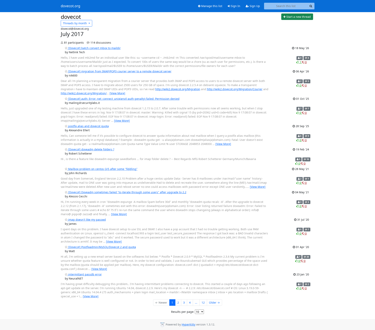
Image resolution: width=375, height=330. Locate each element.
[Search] (310, 6)
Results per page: (182, 312)
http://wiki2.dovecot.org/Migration (177, 89)
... (196, 302)
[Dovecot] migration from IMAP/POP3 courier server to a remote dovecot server (119, 71)
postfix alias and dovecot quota (88, 126)
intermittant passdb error (84, 274)
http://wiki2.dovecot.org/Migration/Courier (234, 89)
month (75, 23)
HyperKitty (188, 324)
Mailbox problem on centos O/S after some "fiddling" (102, 169)
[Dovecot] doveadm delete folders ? (90, 149)
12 (203, 302)
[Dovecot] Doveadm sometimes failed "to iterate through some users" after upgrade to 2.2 (126, 192)
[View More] (117, 93)
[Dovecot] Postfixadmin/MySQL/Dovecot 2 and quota (101, 247)
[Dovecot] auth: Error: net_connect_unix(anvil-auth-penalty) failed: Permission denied (123, 99)
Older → (214, 302)
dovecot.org (70, 6)
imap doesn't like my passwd (86, 219)
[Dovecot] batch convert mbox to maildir (94, 48)
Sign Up (254, 6)
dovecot (71, 16)
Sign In (235, 6)
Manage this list (211, 6)
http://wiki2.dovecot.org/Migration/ (84, 93)
